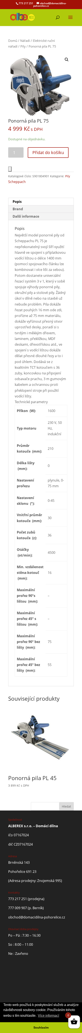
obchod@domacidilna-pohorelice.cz (36, 917)
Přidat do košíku (48, 152)
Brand (18, 209)
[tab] (41, 201)
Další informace (26, 216)
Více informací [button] (48, 1015)
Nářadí (25, 40)
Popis (17, 201)
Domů (12, 40)
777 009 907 (17, 908)
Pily (23, 46)
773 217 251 (26, 3)
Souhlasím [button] (41, 1027)
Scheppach (17, 181)
